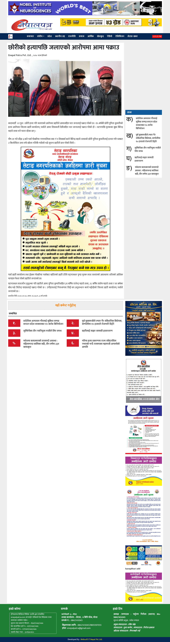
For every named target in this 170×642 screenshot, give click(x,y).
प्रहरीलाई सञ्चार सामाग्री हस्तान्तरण (144, 159)
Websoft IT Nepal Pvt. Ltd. (91, 639)
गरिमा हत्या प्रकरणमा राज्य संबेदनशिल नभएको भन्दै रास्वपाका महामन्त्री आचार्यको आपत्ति (101, 344)
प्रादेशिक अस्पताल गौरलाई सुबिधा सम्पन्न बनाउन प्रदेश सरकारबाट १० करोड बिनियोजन (146, 123)
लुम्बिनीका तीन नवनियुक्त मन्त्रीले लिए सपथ (148, 149)
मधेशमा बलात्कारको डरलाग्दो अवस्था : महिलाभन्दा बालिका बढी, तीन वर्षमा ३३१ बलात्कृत (147, 170)
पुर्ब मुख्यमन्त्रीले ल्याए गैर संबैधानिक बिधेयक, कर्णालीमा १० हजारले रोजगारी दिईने (148, 138)
